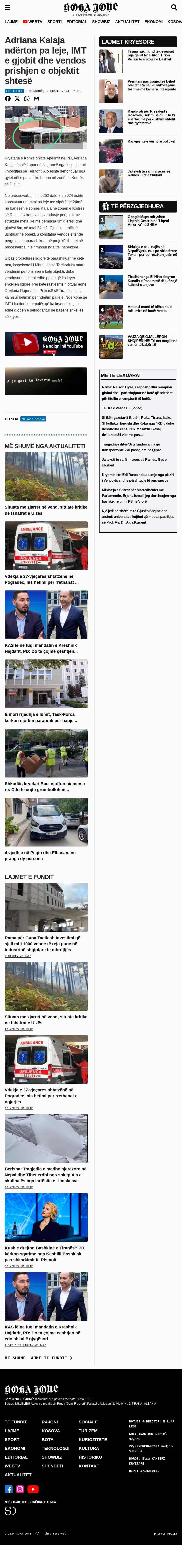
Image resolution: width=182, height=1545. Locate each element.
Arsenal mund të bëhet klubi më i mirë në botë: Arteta (150, 309)
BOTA (48, 1439)
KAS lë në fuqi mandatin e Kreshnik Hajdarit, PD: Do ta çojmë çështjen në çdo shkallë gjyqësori (42, 1333)
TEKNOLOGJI (55, 1448)
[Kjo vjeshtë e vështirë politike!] (111, 151)
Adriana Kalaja (33, 419)
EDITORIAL (77, 22)
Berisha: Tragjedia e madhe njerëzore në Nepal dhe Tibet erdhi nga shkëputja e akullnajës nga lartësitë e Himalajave (45, 1175)
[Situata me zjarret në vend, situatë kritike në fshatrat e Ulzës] (46, 476)
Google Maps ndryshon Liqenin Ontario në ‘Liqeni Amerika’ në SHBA (148, 221)
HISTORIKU (90, 1457)
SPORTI (54, 22)
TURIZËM (88, 1430)
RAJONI (50, 1422)
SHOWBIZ (101, 22)
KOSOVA (51, 1430)
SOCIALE (88, 1422)
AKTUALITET (127, 22)
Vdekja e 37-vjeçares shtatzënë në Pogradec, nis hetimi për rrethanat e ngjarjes (41, 1096)
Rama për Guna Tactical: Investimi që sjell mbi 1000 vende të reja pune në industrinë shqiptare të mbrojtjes (42, 944)
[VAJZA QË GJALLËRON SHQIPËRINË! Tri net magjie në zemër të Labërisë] (111, 347)
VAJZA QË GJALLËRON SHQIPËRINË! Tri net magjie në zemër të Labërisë (152, 341)
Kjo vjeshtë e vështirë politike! (151, 141)
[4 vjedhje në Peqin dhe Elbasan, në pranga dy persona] (46, 822)
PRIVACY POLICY (165, 1533)
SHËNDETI (52, 1466)
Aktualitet (14, 91)
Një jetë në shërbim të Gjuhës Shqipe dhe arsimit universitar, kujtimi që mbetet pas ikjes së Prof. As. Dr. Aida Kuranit (138, 516)
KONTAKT (89, 1466)
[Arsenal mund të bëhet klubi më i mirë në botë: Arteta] (111, 317)
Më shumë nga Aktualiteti (45, 446)
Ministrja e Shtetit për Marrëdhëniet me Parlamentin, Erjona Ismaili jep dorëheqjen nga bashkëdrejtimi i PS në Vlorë (139, 495)
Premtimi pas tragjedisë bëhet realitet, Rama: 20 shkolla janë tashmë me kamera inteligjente (152, 85)
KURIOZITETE (93, 1439)
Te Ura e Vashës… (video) (122, 408)
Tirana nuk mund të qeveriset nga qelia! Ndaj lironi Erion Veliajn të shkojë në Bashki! (151, 55)
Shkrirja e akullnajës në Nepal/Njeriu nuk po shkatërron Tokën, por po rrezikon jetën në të (152, 253)
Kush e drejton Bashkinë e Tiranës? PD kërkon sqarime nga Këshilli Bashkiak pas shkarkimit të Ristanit (44, 1254)
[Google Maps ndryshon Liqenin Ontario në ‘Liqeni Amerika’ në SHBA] (111, 227)
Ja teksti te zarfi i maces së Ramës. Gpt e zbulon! (149, 173)
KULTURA (89, 1448)
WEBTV (34, 22)
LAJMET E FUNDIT (29, 877)
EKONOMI (154, 22)
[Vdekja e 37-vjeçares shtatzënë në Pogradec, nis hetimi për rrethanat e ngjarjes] (46, 545)
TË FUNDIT (16, 1422)
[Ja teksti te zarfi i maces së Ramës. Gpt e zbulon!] (111, 181)
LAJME (11, 22)
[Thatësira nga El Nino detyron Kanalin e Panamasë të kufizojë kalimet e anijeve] (111, 287)
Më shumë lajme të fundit (37, 1358)
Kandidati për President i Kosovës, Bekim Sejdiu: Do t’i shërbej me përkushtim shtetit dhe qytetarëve (151, 117)
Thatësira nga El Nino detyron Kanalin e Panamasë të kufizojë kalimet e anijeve (152, 281)
